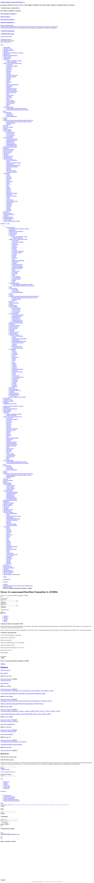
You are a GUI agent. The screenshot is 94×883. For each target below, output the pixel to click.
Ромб (7, 99)
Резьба (8, 197)
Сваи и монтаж (7, 56)
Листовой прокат (8, 137)
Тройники (9, 203)
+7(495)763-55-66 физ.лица (7, 31)
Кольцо (8, 80)
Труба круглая (7, 112)
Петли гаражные (8, 213)
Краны (8, 182)
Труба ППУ (9, 113)
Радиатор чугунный (11, 195)
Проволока (6, 148)
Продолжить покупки (5, 834)
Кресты (8, 184)
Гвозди (8, 161)
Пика (7, 93)
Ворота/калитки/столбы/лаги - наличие (13, 52)
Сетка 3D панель (10, 132)
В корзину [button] (14, 679)
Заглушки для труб (8, 156)
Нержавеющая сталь (9, 218)
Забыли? (3, 824)
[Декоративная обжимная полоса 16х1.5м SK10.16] (14, 741)
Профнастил (7, 54)
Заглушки (8, 177)
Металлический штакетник (10, 55)
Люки (7, 186)
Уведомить (3, 679)
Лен (7, 185)
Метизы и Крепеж (8, 158)
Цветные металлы (8, 217)
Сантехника (7, 173)
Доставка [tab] (6, 618)
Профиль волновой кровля (10, 146)
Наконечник (9, 85)
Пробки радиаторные (11, 193)
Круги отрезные (8, 152)
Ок (1, 837)
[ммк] (5, 576)
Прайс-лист (6, 781)
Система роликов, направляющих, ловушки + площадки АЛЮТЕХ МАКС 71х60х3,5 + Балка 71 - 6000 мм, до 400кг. (26, 714)
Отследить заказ (8, 795)
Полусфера (9, 96)
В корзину (3, 602)
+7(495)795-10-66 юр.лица (7, 33)
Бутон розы (9, 68)
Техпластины (9, 202)
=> (16, 13)
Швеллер (6, 125)
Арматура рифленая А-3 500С (13, 60)
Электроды (6, 153)
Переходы (8, 191)
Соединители (9, 199)
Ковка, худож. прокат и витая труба (13, 63)
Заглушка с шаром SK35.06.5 (7, 734)
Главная (5, 584)
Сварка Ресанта (7, 157)
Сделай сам (6, 788)
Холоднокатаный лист (12, 138)
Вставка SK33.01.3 (5, 683)
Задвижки (8, 178)
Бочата (8, 174)
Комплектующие (10, 123)
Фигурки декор (10, 103)
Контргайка (9, 181)
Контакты (6, 51)
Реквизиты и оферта (9, 50)
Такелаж (8, 168)
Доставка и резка (8, 48)
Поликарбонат (7, 58)
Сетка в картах (10, 133)
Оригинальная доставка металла (12, 800)
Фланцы (8, 207)
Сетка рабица (9, 136)
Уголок (5, 117)
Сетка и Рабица (8, 131)
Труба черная (9, 115)
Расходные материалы (12, 166)
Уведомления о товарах (9, 796)
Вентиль (8, 176)
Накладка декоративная (12, 84)
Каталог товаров (10, 227)
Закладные (6, 211)
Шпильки (8, 169)
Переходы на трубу (11, 92)
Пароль (2, 821)
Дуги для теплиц (8, 219)
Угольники (9, 205)
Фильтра (8, 206)
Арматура (6, 59)
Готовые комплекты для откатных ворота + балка (18, 121)
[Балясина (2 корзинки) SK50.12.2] (9, 721)
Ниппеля (8, 189)
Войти (7, 824)
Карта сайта (6, 785)
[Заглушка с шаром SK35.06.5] (8, 731)
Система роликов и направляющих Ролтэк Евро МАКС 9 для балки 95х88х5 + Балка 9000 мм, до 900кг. (23, 693)
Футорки (8, 209)
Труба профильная (8, 107)
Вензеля (8, 70)
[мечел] (6, 581)
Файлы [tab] (5, 620)
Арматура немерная (11, 62)
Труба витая (9, 64)
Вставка (8, 72)
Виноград (8, 71)
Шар (7, 105)
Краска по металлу (8, 150)
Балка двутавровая (8, 127)
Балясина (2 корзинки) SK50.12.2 (8, 724)
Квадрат (8, 79)
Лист (7, 83)
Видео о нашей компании (7, 25)
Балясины (8, 67)
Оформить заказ (15, 834)
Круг (5, 111)
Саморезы (6, 215)
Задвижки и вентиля (9, 149)
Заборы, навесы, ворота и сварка (12, 221)
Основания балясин (11, 89)
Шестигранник (7, 129)
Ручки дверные (10, 100)
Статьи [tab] (5, 621)
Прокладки (9, 194)
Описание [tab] (6, 616)
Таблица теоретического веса (11, 799)
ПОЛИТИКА (7, 47)
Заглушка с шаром (11, 76)
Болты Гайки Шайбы (11, 160)
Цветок (8, 104)
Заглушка (8, 74)
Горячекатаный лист (11, 140)
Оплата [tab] (5, 617)
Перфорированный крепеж (13, 165)
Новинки (4, 667)
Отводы (8, 190)
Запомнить (5, 822)
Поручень (8, 97)
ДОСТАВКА (4, 40)
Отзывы (6, 784)
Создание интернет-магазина (37, 881)
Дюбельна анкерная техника (13, 162)
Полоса (5, 119)
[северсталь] (7, 579)
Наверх (2, 768)
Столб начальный (10, 101)
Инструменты (9, 164)
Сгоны (8, 198)
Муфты (8, 188)
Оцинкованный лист (11, 145)
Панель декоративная (11, 91)
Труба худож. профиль (12, 66)
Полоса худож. (10, 95)
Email (2, 819)
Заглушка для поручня (12, 75)
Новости (6, 783)
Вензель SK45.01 (4, 673)
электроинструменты (11, 172)
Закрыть (3, 664)
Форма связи (7, 787)
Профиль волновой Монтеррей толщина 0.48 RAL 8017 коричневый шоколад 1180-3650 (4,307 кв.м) (22, 703)
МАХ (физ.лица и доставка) (8, 13)
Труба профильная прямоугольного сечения (17, 109)
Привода (8, 124)
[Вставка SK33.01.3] (6, 680)
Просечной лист (10, 142)
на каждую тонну (10, 403)
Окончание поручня (11, 88)
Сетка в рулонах (10, 135)
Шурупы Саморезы (11, 170)
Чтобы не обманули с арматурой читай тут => (13, 2)
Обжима (8, 87)
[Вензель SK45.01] (5, 670)
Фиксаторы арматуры (9, 214)
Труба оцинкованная (11, 116)
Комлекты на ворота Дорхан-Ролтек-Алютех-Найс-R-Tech (18, 120)
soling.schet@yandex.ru (6, 39)
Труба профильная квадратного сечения (16, 108)
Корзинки (8, 82)
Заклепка (8, 78)
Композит (6, 154)
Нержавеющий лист (11, 144)
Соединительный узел (12, 201)
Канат (7, 180)
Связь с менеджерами (9, 798)
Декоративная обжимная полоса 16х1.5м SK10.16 (11, 744)
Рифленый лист (10, 141)
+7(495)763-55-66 (5, 769)
